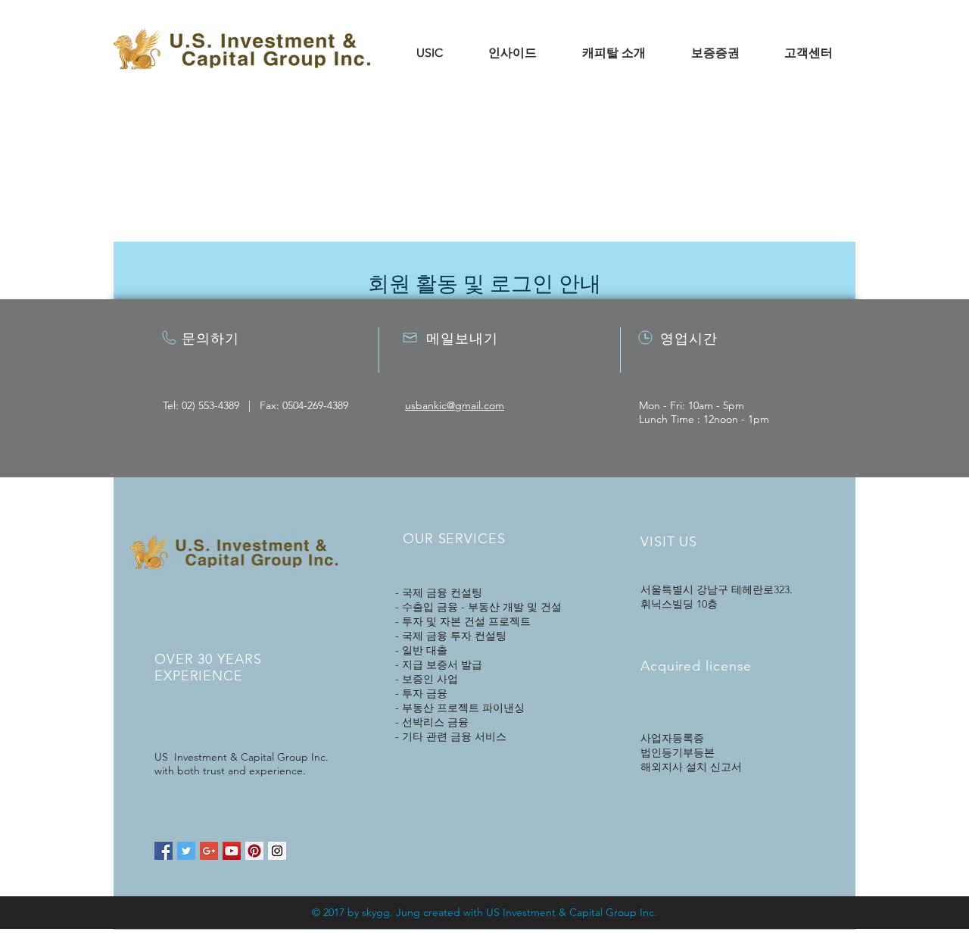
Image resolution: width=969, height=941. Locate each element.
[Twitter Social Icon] (186, 851)
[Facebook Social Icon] (163, 851)
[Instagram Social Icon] (277, 851)
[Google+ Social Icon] (209, 851)
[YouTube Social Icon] (232, 851)
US (493, 912)
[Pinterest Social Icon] (254, 851)
